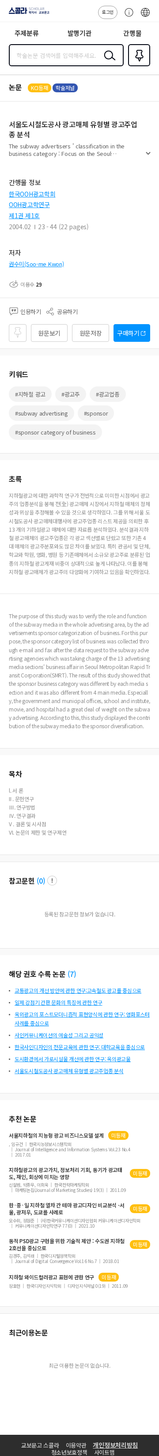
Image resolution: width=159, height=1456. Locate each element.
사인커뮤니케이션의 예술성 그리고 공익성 (59, 1035)
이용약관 (76, 1445)
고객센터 (126, 16)
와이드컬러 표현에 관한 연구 (51, 1277)
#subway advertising (41, 413)
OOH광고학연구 (29, 204)
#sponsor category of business (55, 432)
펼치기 (148, 157)
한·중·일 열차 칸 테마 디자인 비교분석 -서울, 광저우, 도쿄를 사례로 (66, 1209)
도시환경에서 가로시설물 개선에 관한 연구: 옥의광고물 (73, 1059)
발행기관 (80, 33)
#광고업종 (108, 394)
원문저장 (91, 333)
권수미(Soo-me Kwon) (36, 264)
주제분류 (27, 33)
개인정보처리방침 (115, 1445)
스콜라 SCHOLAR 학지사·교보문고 (27, 13)
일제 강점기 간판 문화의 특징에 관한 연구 (58, 1002)
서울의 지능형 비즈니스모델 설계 (56, 1135)
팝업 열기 (52, 880)
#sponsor (96, 413)
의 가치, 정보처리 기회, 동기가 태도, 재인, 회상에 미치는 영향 (65, 1173)
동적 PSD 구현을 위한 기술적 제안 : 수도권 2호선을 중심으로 (67, 1244)
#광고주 (70, 394)
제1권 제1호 (24, 215)
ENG (145, 16)
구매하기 (128, 333)
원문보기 (49, 333)
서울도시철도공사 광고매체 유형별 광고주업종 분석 (69, 1070)
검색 (108, 62)
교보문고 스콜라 (40, 1445)
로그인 (108, 11)
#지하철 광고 (30, 394)
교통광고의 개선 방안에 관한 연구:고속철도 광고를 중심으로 (78, 990)
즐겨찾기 (137, 65)
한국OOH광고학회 (32, 193)
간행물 (132, 33)
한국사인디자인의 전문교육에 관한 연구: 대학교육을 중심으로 (80, 1047)
